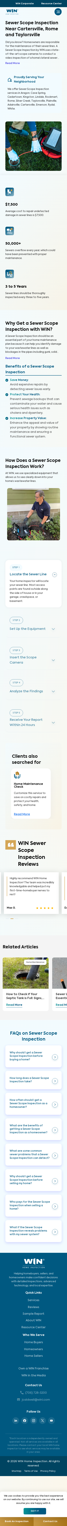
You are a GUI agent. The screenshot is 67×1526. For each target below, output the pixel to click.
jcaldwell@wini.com (36, 1399)
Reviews (33, 1307)
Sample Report (33, 1314)
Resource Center (51, 4)
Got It (35, 1511)
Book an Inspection (17, 1521)
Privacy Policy (48, 1471)
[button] (33, 1056)
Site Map (16, 1471)
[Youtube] (51, 1420)
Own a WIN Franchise (33, 1368)
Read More (12, 63)
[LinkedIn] (15, 1420)
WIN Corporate (25, 4)
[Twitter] (42, 1420)
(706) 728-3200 (36, 1393)
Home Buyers (33, 1342)
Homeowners (33, 1349)
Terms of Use (31, 1471)
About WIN (33, 1320)
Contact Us (33, 1385)
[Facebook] (24, 1420)
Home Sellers (33, 1356)
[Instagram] (33, 1420)
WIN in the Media (33, 1375)
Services (33, 1300)
